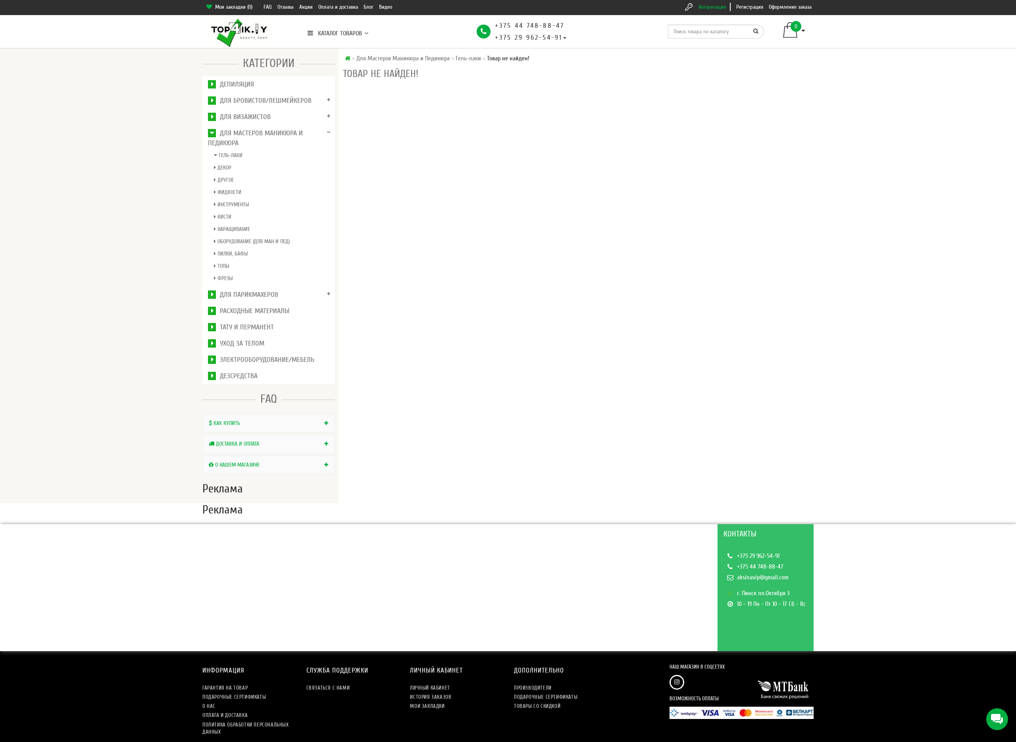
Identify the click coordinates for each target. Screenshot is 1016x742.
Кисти (223, 216)
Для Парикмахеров (247, 294)
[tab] (269, 423)
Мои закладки (427, 706)
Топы (222, 266)
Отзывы (285, 7)
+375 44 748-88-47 (529, 25)
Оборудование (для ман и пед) (253, 241)
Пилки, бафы (232, 253)
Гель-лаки (229, 155)
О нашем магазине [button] (237, 464)
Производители (533, 688)
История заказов (430, 697)
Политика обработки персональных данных (245, 728)
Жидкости (228, 192)
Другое (225, 180)
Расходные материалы (252, 311)
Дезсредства (237, 376)
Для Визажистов (243, 117)
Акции (306, 7)
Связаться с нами (328, 688)
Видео (385, 7)
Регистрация (749, 7)
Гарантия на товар (225, 688)
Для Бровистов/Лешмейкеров (264, 100)
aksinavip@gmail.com (763, 577)
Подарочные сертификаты (234, 697)
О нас (209, 706)
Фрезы (224, 278)
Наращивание (233, 229)
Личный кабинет (430, 688)
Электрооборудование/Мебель (265, 360)
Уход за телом (240, 343)
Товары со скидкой (537, 706)
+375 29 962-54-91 (528, 37)
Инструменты (232, 204)
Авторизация (712, 7)
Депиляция (235, 84)
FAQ (268, 7)
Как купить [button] (226, 423)
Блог (368, 7)
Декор (223, 167)
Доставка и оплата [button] (236, 443)
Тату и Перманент (245, 327)
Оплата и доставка (338, 7)
